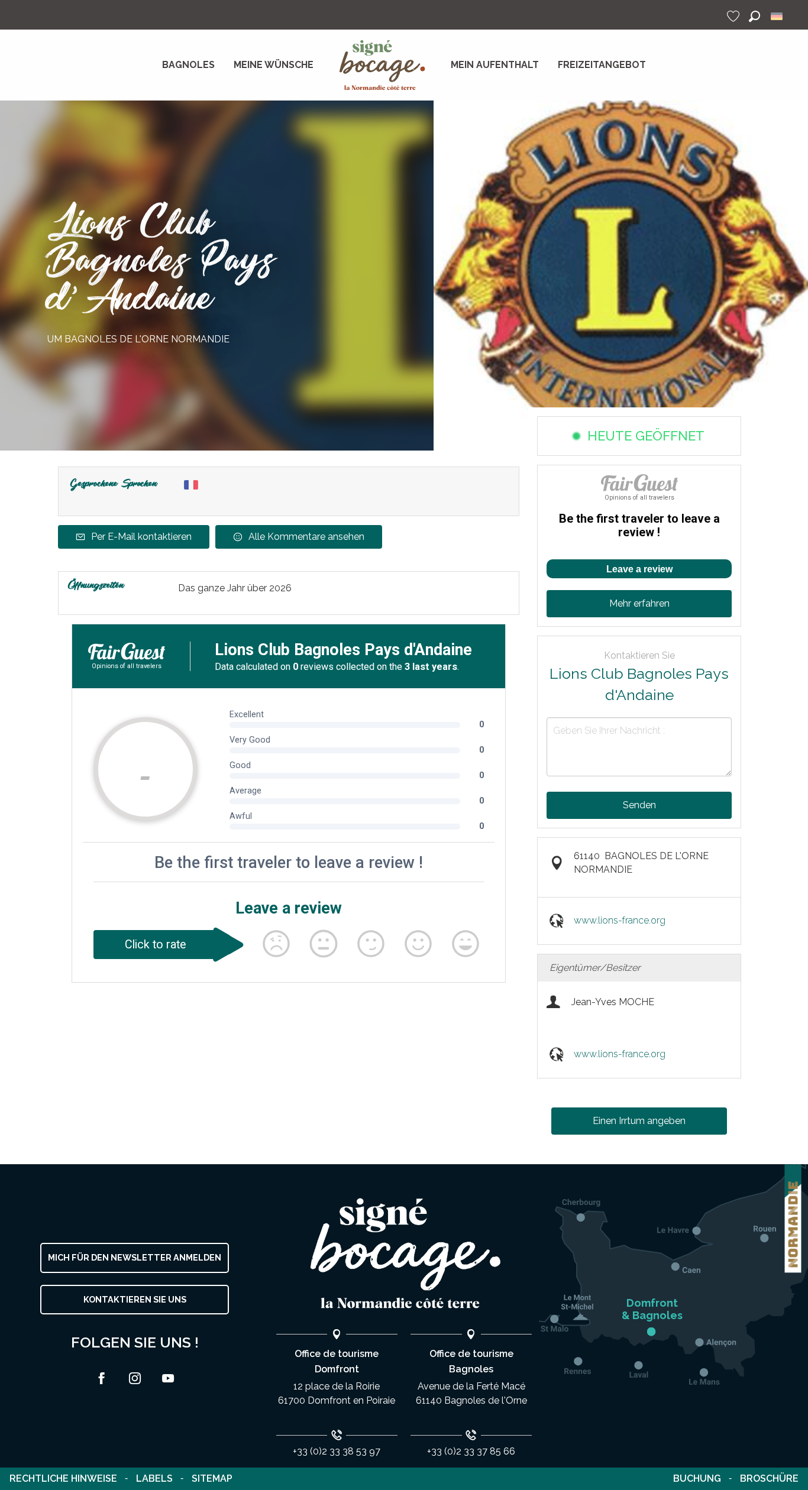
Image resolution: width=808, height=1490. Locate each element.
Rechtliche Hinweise (63, 1478)
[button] (754, 16)
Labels (154, 1478)
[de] (777, 16)
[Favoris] (734, 16)
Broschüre (769, 1478)
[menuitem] (188, 65)
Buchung (697, 1478)
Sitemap (212, 1478)
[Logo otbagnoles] (404, 1254)
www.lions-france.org (619, 920)
